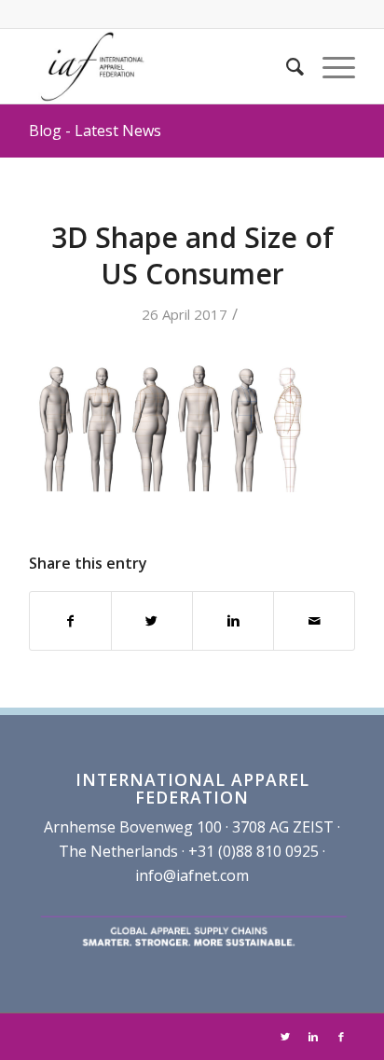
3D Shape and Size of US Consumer (192, 255)
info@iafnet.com (192, 875)
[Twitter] (285, 1037)
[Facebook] (341, 1037)
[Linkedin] (313, 1037)
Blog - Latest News (95, 130)
